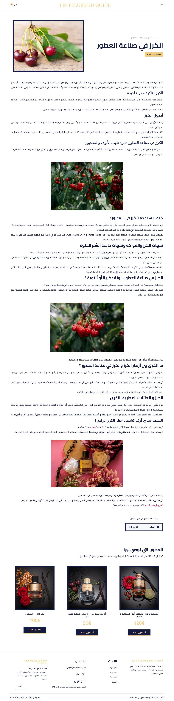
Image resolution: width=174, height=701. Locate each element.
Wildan (12, 697)
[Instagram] (83, 674)
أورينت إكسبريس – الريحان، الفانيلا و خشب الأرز (87, 615)
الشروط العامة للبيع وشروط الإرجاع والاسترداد (146, 697)
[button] (139, 632)
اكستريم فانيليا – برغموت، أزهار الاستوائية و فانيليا (139, 615)
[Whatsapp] (77, 674)
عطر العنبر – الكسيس (34, 614)
